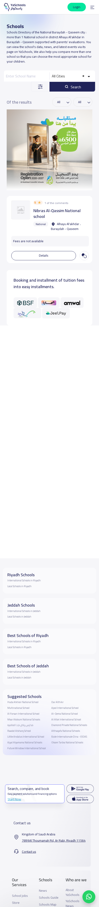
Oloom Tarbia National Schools (67, 742)
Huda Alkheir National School (22, 702)
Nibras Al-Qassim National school (57, 213)
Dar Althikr (57, 702)
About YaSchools (72, 892)
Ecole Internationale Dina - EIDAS (69, 736)
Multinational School (18, 708)
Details (43, 255)
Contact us (29, 851)
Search (75, 86)
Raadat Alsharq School (19, 731)
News (43, 890)
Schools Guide (48, 897)
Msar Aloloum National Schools (23, 719)
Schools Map (47, 904)
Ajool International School (65, 708)
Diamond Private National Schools (69, 725)
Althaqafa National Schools (65, 731)
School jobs (20, 895)
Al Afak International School (66, 719)
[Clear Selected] (83, 76)
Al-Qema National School (64, 713)
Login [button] (76, 7)
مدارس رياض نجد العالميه (20, 725)
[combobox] (71, 76)
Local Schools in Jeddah (19, 616)
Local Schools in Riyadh (19, 586)
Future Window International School (26, 748)
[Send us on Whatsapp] (88, 896)
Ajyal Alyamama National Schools (24, 742)
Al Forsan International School (23, 713)
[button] (92, 7)
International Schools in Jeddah (24, 611)
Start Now (14, 799)
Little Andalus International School (25, 736)
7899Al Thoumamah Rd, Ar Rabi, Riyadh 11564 (54, 840)
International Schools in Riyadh (24, 580)
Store (16, 902)
